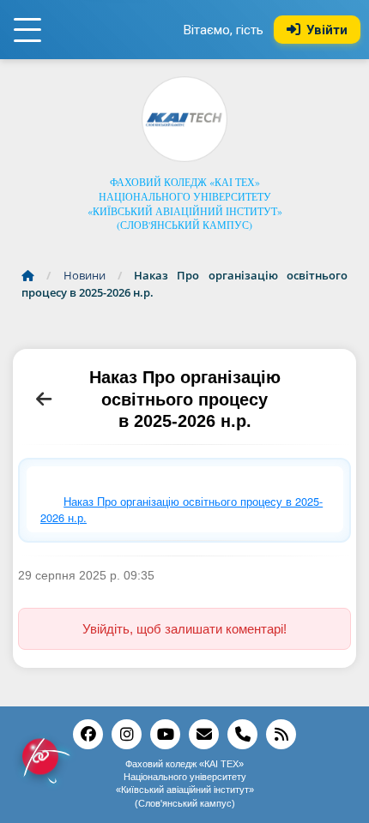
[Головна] (32, 275)
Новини (85, 275)
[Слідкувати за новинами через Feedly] (281, 734)
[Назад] (44, 399)
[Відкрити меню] (27, 30)
